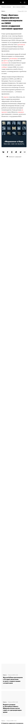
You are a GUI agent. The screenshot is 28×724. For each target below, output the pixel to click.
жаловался (4, 63)
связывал (21, 112)
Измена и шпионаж (6, 7)
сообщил (4, 67)
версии (6, 97)
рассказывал (13, 58)
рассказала (21, 44)
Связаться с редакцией (15, 156)
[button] (24, 2)
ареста (5, 60)
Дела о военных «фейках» (19, 7)
